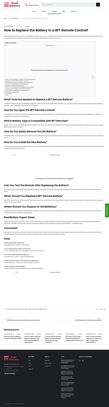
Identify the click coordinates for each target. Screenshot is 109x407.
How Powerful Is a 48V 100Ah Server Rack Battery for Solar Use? (67, 378)
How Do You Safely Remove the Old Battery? (17, 84)
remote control (19, 221)
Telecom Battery (14, 18)
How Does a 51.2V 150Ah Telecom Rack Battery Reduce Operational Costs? (75, 338)
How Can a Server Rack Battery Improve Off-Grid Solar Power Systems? (67, 389)
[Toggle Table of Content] (92, 77)
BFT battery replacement (28, 309)
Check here (70, 178)
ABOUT (47, 357)
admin (28, 26)
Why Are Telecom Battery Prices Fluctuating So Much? (13, 337)
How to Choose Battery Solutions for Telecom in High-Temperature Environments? (94, 339)
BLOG (62, 357)
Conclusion (9, 93)
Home (5, 18)
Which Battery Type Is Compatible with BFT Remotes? (19, 82)
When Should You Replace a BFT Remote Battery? (18, 88)
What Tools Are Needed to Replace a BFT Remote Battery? (21, 79)
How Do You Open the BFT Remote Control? (17, 81)
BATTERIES (31, 357)
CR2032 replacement (41, 309)
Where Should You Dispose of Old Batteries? (17, 90)
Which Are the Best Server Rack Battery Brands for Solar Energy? (67, 361)
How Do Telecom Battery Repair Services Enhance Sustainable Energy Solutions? (53, 339)
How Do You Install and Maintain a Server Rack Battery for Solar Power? (67, 372)
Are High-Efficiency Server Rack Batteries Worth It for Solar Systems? (68, 367)
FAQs (7, 95)
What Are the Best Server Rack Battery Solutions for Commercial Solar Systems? (67, 395)
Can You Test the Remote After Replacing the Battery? (20, 87)
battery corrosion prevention (14, 309)
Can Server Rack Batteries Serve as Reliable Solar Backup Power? (68, 384)
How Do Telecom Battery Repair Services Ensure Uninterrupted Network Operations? (32, 339)
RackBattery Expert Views (12, 92)
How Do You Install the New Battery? (15, 85)
